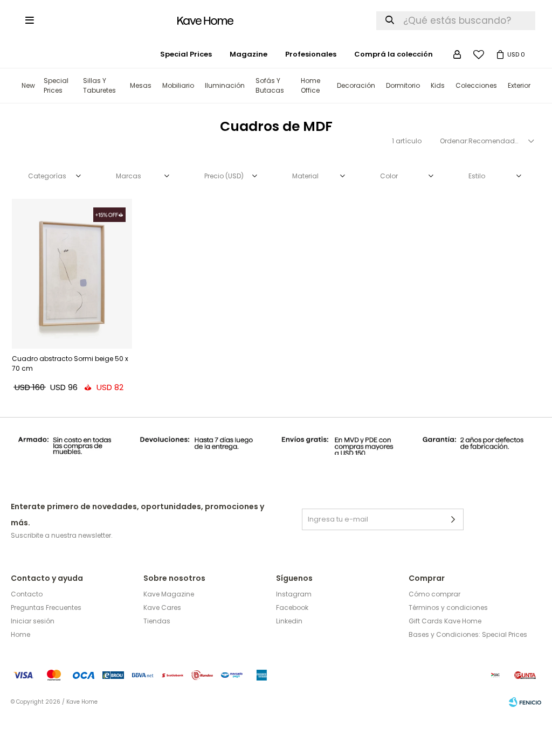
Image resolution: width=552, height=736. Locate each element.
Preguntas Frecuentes (46, 607)
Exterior (519, 85)
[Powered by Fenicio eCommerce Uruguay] (525, 702)
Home (20, 634)
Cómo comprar (434, 594)
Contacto (27, 594)
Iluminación (225, 85)
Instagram (294, 594)
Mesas (140, 85)
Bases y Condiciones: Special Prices (468, 634)
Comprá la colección (393, 54)
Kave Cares (162, 607)
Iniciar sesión (32, 621)
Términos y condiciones (448, 607)
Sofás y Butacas (270, 85)
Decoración (356, 85)
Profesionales (310, 54)
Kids (438, 85)
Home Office (310, 85)
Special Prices (56, 85)
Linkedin (289, 621)
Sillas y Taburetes (99, 85)
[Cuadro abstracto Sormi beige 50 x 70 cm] (72, 274)
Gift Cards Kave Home (445, 621)
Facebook (292, 607)
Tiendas (156, 621)
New (28, 85)
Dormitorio (403, 85)
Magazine (248, 54)
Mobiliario (178, 85)
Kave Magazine (168, 594)
